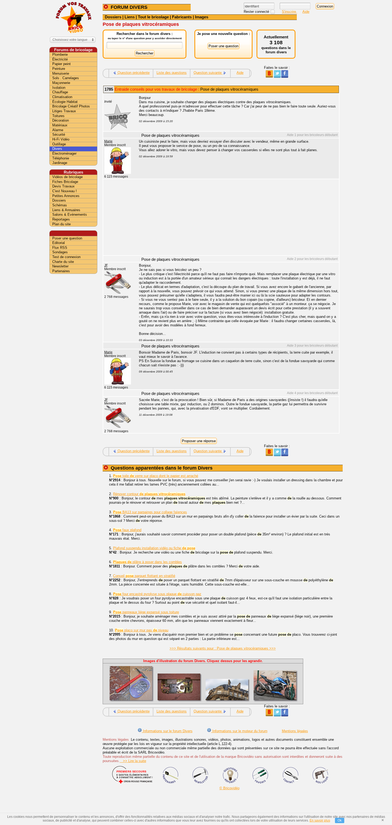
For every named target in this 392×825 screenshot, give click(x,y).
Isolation (58, 88)
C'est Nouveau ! (64, 191)
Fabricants (182, 17)
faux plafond (127, 530)
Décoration (60, 120)
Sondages (60, 252)
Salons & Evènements (69, 215)
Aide (305, 12)
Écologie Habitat (65, 102)
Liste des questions (172, 73)
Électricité (60, 59)
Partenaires (61, 271)
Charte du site (63, 262)
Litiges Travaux (64, 111)
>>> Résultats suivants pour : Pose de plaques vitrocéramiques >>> (223, 648)
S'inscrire (289, 12)
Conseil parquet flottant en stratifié (144, 576)
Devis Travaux (63, 186)
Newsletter (60, 266)
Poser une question (67, 238)
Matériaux (59, 125)
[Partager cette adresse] (269, 77)
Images (201, 17)
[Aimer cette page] (285, 77)
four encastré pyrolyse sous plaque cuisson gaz (157, 594)
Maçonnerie (61, 83)
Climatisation (62, 97)
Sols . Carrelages (65, 78)
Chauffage (60, 92)
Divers (57, 149)
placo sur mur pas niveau (141, 630)
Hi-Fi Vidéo (60, 139)
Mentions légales (295, 731)
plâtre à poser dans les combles (147, 562)
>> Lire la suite (133, 761)
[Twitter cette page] (277, 77)
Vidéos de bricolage (67, 177)
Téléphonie (60, 158)
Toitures (58, 116)
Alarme (57, 130)
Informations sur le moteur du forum (239, 731)
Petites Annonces (65, 196)
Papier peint (61, 64)
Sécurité (58, 135)
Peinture (58, 69)
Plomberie (60, 55)
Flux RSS (59, 248)
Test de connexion (66, 257)
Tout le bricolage (153, 17)
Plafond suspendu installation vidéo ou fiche (154, 548)
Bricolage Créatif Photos (71, 106)
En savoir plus (320, 820)
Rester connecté (257, 12)
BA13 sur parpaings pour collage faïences (150, 512)
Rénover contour (149, 494)
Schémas (59, 205)
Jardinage (59, 163)
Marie (108, 141)
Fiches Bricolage (65, 182)
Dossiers (113, 17)
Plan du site (61, 224)
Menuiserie (60, 73)
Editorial (58, 243)
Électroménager (64, 153)
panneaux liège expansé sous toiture (146, 612)
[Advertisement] (236, 218)
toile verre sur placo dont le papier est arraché (155, 476)
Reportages (61, 219)
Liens (130, 17)
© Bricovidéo (229, 788)
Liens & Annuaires (66, 210)
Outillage (59, 144)
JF (106, 265)
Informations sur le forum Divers (167, 731)
